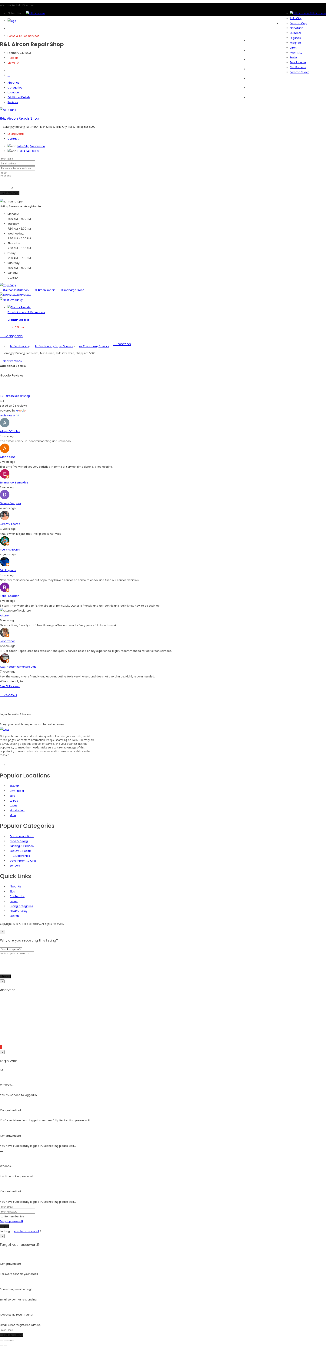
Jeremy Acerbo (10, 524)
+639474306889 (28, 151)
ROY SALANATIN (10, 549)
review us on (8, 415)
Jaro (12, 796)
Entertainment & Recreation (26, 312)
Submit (5, 976)
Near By (18, 300)
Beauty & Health (20, 851)
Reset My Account (12, 1334)
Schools (15, 865)
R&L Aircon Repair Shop (19, 118)
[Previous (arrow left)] (1, 1345)
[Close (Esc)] (12, 1340)
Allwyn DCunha (10, 431)
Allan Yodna (7, 457)
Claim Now (24, 295)
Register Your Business (262, 88)
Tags (12, 285)
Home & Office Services (23, 36)
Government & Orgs (23, 861)
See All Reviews (10, 686)
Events (251, 69)
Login (4, 1226)
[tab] (163, 336)
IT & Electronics (20, 856)
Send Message (10, 193)
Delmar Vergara (10, 503)
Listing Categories (21, 906)
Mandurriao (37, 146)
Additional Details (19, 97)
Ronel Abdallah (9, 596)
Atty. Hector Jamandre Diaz (18, 667)
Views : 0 (13, 63)
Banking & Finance (22, 846)
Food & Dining (19, 841)
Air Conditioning (19, 346)
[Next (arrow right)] (5, 1345)
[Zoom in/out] (1, 1340)
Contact (13, 139)
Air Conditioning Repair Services (54, 346)
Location (13, 92)
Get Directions (12, 361)
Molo (13, 815)
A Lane (4, 615)
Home (251, 41)
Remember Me (14, 1216)
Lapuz (13, 805)
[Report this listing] (9, 75)
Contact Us (17, 896)
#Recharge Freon (72, 290)
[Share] (9, 1340)
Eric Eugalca (8, 570)
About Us (253, 97)
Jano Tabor (7, 641)
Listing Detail (16, 134)
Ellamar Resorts (18, 320)
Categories (254, 60)
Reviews (13, 102)
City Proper (17, 791)
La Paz (14, 801)
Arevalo (14, 786)
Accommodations (22, 836)
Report (14, 58)
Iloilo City (23, 146)
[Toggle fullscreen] (5, 1340)
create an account (26, 1231)
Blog (250, 78)
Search (252, 50)
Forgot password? (11, 1221)
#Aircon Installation (16, 290)
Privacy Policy (18, 911)
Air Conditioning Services (94, 346)
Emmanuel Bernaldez (14, 482)
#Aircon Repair (45, 290)
